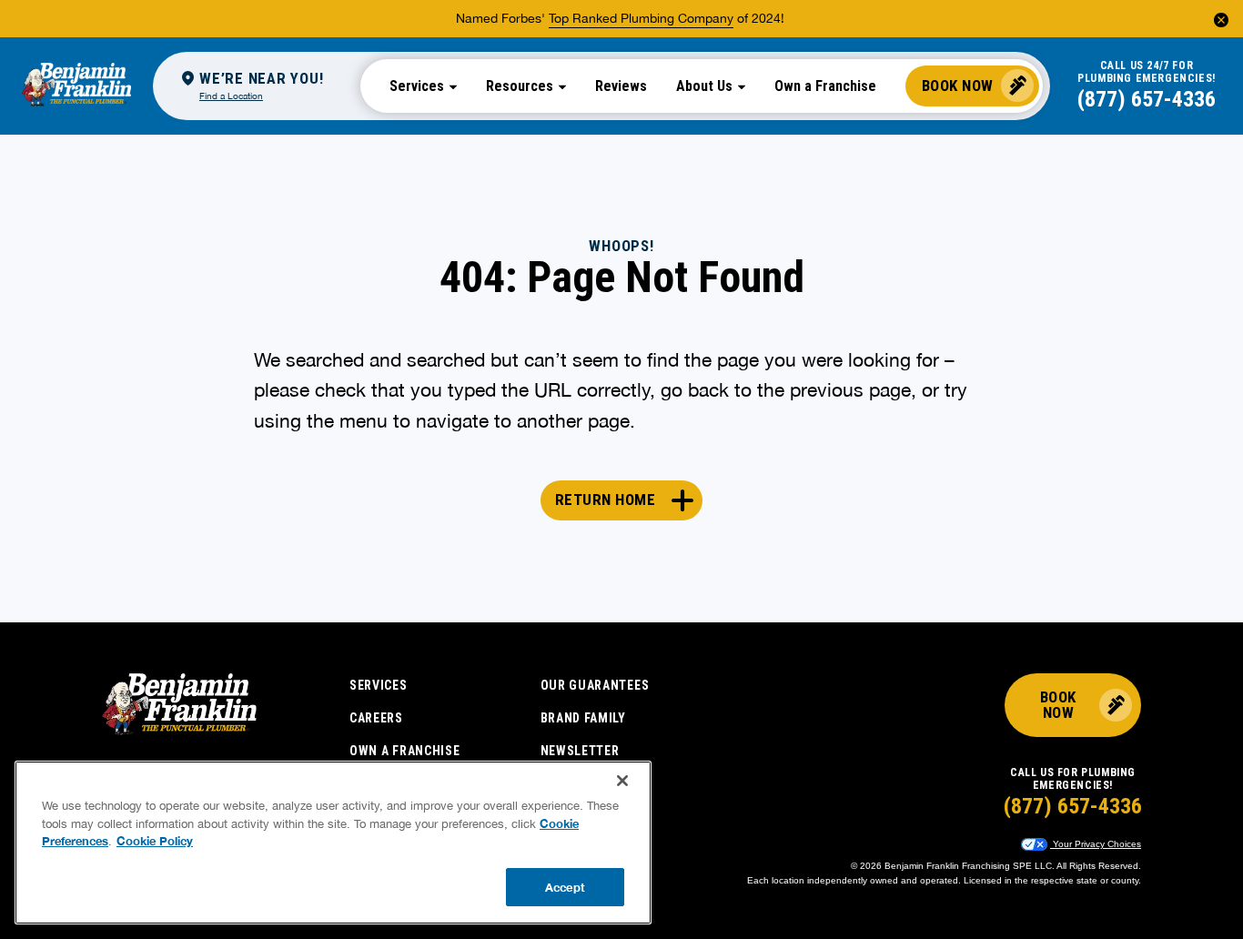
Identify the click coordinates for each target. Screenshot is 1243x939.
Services (378, 685)
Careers (376, 718)
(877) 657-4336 (1146, 99)
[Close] (622, 781)
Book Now (958, 85)
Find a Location (231, 95)
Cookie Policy (154, 840)
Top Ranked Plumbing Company (641, 18)
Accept (565, 886)
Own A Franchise (404, 750)
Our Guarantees (595, 685)
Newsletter (580, 750)
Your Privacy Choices (1095, 844)
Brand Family (583, 718)
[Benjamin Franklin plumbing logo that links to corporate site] (76, 85)
